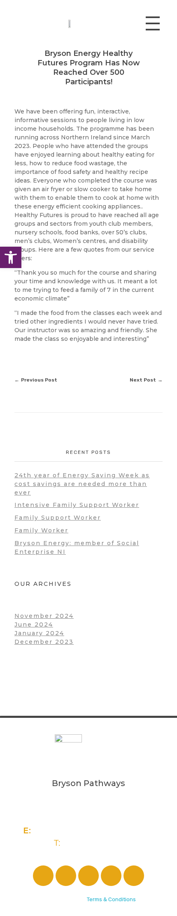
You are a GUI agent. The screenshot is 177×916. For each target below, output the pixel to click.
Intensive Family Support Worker (76, 505)
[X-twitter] (88, 875)
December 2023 (44, 641)
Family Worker (41, 530)
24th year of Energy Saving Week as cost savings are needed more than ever (82, 484)
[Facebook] (43, 875)
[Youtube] (133, 875)
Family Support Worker (57, 517)
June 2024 (33, 624)
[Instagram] (66, 875)
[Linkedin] (111, 875)
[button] (10, 257)
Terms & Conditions (111, 899)
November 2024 (44, 616)
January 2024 (39, 633)
